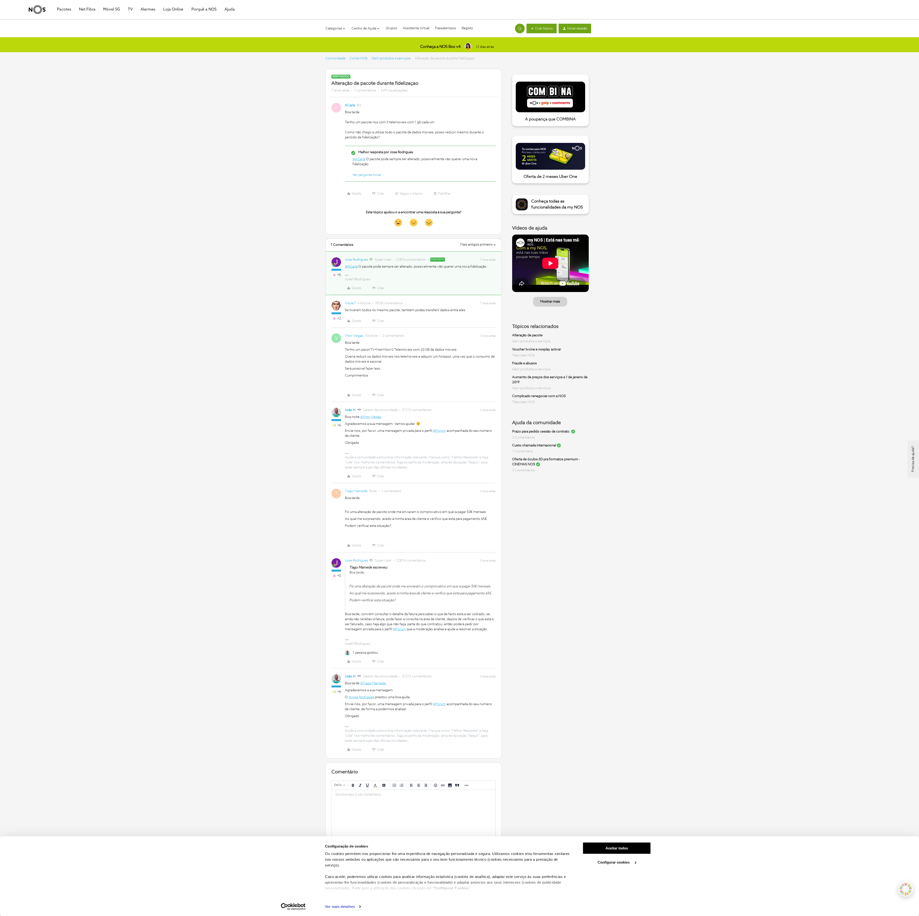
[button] (542, 28)
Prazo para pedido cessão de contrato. (541, 431)
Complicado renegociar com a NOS (539, 396)
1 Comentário (522, 451)
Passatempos (445, 28)
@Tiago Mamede (373, 683)
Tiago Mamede (356, 491)
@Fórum (439, 431)
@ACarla (359, 159)
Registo (467, 28)
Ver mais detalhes (340, 907)
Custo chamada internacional (534, 445)
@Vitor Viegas (370, 417)
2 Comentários (523, 437)
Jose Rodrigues (356, 259)
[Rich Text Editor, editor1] (413, 814)
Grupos (391, 28)
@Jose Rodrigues (361, 697)
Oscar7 (350, 303)
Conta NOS (358, 58)
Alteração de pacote (527, 335)
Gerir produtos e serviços (391, 58)
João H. (350, 410)
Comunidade (335, 58)
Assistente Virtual (416, 28)
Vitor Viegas (354, 335)
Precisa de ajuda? (913, 459)
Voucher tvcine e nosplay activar (536, 349)
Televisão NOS (523, 355)
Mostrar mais (550, 301)
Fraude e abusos (524, 363)
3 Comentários (523, 470)
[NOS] (37, 9)
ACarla (350, 105)
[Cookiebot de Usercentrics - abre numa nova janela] (293, 906)
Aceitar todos (616, 848)
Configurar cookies (614, 862)
